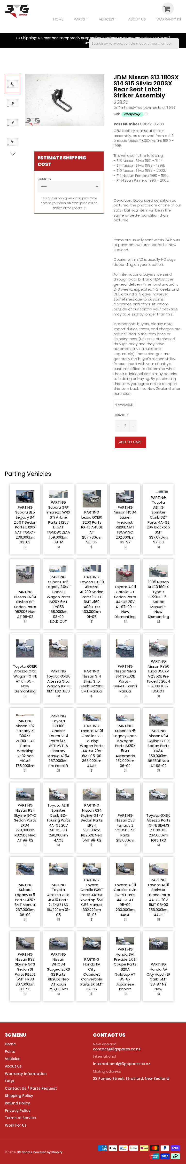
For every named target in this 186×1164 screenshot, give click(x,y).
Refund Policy (17, 1103)
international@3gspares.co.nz (121, 1063)
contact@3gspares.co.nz (116, 1049)
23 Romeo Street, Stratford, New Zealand (131, 1078)
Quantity (122, 415)
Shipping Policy (19, 1095)
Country (44, 179)
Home (58, 19)
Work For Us (16, 1125)
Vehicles (107, 19)
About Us (137, 19)
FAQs (9, 1080)
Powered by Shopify (47, 1152)
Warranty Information (26, 1073)
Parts (80, 19)
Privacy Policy (18, 1110)
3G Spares (24, 1152)
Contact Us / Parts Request (31, 1088)
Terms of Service (20, 1117)
